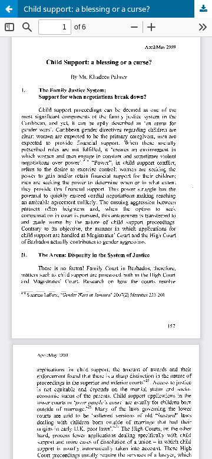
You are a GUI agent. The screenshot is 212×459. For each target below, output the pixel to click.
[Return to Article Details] (9, 9)
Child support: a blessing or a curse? (87, 9)
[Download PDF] (203, 9)
